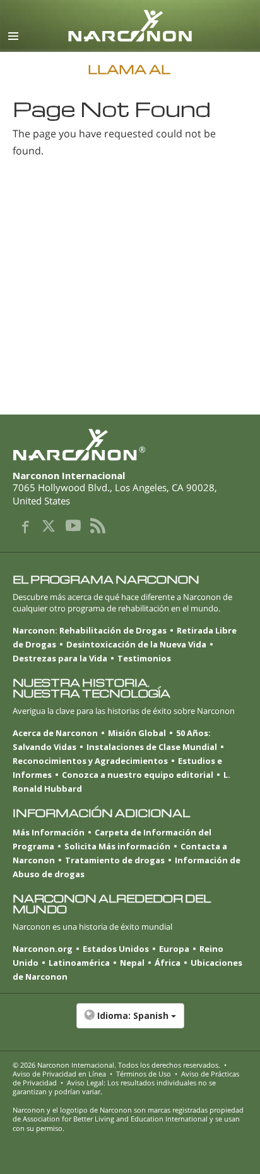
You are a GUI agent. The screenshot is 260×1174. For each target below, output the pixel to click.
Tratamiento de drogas (115, 860)
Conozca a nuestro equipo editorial (137, 774)
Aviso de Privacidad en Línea (59, 1073)
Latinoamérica (79, 962)
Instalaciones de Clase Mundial (151, 746)
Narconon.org (43, 948)
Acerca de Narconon (55, 733)
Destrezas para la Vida (60, 658)
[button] (130, 1022)
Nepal (132, 962)
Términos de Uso (143, 1073)
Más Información (49, 832)
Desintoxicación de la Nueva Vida (136, 644)
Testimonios (144, 658)
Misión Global (137, 733)
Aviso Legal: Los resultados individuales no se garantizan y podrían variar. (114, 1087)
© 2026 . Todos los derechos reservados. (116, 1065)
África (167, 962)
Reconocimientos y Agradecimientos (90, 760)
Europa (174, 948)
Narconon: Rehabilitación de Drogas (90, 630)
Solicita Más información (117, 846)
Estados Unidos (116, 948)
